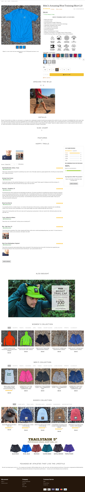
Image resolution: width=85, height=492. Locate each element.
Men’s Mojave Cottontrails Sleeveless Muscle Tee (59, 387)
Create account (4, 483)
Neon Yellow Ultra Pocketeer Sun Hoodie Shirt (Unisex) (26, 349)
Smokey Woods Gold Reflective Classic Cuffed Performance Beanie (42, 426)
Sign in (2, 481)
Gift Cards (24, 486)
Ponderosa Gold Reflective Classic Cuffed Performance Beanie (9, 426)
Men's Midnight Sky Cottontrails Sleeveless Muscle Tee (42, 387)
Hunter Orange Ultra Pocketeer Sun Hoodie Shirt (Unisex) (9, 349)
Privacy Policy (46, 483)
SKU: (74, 9)
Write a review (59, 9)
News (23, 484)
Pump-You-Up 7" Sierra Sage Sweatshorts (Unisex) (59, 349)
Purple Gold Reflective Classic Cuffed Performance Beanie (75, 426)
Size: (44, 67)
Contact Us (45, 484)
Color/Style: (46, 52)
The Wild (24, 483)
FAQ (44, 481)
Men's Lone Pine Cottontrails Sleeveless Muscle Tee (26, 387)
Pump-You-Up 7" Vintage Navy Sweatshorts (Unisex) (75, 349)
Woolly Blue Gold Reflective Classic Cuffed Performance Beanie (26, 426)
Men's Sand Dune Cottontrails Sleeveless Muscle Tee (76, 387)
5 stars (66, 152)
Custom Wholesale (26, 481)
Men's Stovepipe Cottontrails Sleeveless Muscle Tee (9, 387)
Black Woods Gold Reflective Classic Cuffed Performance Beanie (59, 426)
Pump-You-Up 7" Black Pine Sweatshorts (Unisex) (42, 349)
